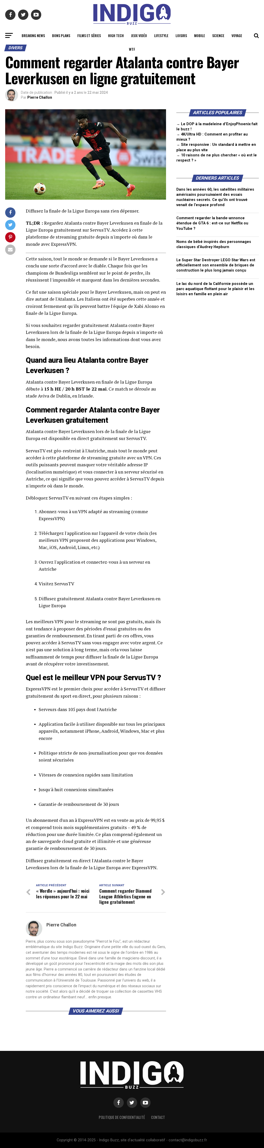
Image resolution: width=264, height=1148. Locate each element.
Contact (158, 1117)
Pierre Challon (39, 97)
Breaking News (33, 35)
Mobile (199, 35)
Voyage (237, 35)
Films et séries (89, 35)
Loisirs (181, 35)
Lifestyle (161, 35)
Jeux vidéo (139, 35)
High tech (116, 35)
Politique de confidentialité (122, 1117)
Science (218, 35)
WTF (132, 49)
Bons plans (61, 35)
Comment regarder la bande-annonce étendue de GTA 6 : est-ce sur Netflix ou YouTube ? (212, 223)
